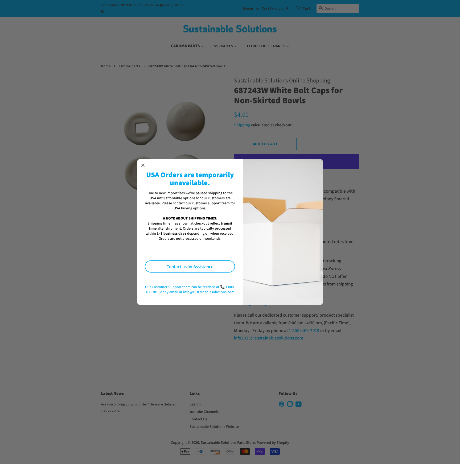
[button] (143, 165)
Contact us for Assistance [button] (189, 266)
